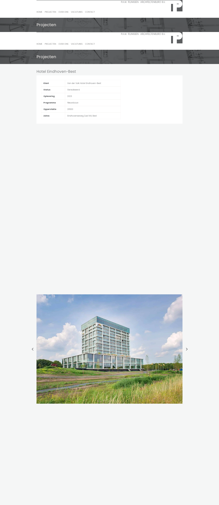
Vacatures (77, 12)
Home (39, 12)
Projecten (50, 12)
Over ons (63, 12)
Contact (90, 12)
